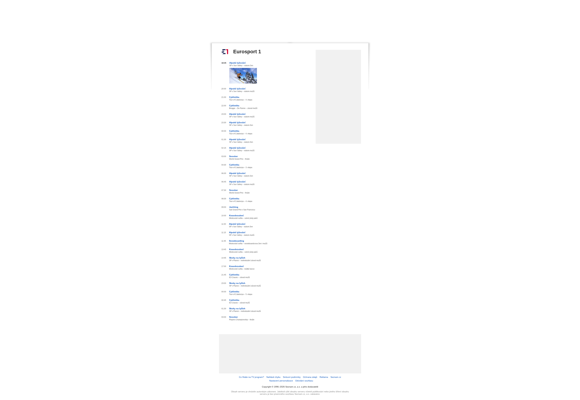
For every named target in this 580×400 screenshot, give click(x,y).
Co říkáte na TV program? (251, 377)
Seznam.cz (335, 377)
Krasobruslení (236, 215)
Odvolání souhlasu (304, 380)
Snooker (233, 156)
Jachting (233, 207)
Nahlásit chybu (273, 377)
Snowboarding (236, 241)
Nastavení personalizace (281, 380)
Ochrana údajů (310, 377)
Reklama (324, 377)
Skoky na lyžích (237, 258)
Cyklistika (234, 97)
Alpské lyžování (237, 63)
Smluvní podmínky (292, 377)
